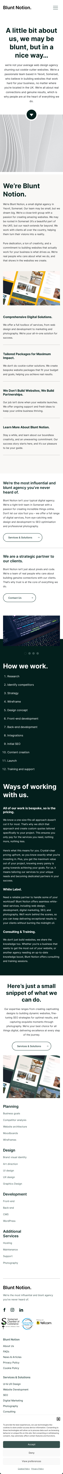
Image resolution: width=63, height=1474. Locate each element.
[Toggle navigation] (56, 7)
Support (8, 1256)
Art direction (10, 1163)
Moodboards (10, 1133)
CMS (6, 1214)
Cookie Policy (24, 1469)
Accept (31, 1444)
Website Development (15, 1389)
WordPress (9, 1220)
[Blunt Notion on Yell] (44, 1322)
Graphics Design (12, 1183)
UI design (8, 1170)
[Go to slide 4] (37, 653)
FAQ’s (6, 1351)
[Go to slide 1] (25, 653)
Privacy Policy (37, 1469)
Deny (31, 1452)
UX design (9, 1177)
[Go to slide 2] (29, 653)
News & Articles (12, 1357)
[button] (58, 1418)
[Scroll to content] (31, 143)
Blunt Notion (11, 1339)
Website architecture (15, 1126)
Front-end (9, 1201)
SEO (5, 1394)
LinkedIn (21, 1310)
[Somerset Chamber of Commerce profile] (10, 1323)
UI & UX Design (12, 1383)
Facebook (4, 1310)
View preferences (31, 1461)
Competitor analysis (14, 1120)
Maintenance (10, 1249)
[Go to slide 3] (33, 653)
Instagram (12, 1310)
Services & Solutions (20, 537)
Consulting (9, 1411)
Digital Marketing (13, 1400)
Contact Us (15, 597)
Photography (10, 1262)
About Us (8, 1346)
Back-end (8, 1207)
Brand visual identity (15, 1157)
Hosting (7, 1242)
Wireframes (9, 1139)
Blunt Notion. (17, 7)
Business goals (11, 1113)
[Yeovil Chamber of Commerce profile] (27, 1324)
